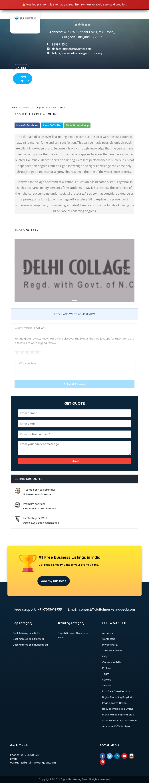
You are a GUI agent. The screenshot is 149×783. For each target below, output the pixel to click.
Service (106, 679)
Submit (74, 461)
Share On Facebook (27, 125)
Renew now (83, 4)
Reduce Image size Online (117, 709)
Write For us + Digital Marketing (120, 720)
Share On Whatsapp (77, 125)
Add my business (53, 581)
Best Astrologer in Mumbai (28, 639)
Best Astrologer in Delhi (26, 633)
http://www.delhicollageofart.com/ (77, 53)
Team (105, 674)
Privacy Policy (110, 644)
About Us (107, 633)
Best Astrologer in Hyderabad (30, 644)
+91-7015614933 (29, 755)
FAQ (104, 656)
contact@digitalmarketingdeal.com (33, 762)
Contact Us (108, 639)
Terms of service (112, 650)
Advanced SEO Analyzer (116, 726)
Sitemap (107, 685)
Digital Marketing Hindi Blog (118, 714)
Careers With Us (111, 662)
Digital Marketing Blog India (118, 697)
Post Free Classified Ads (116, 691)
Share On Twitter (52, 125)
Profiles (106, 668)
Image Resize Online (114, 703)
